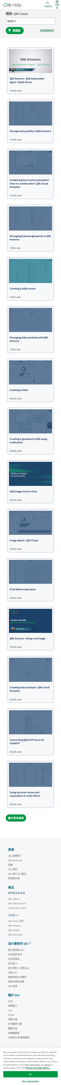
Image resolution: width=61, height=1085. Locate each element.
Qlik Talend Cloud (17, 903)
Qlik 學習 (12, 869)
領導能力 (12, 1005)
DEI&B (11, 1014)
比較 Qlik (12, 972)
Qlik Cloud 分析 (16, 921)
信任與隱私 (14, 959)
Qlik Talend (13, 898)
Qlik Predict (14, 930)
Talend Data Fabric (17, 908)
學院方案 (12, 1019)
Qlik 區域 (12, 986)
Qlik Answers (14, 925)
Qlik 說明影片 (15, 855)
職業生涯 (12, 1028)
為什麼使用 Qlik (16, 950)
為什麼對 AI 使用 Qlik (18, 968)
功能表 (57, 6)
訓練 (10, 864)
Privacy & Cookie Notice (38, 1067)
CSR (10, 1010)
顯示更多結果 (16, 818)
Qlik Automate (15, 934)
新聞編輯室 (14, 1033)
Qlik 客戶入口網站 (17, 873)
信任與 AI (13, 963)
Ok (30, 1074)
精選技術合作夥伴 (17, 977)
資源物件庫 (14, 878)
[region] (30, 1066)
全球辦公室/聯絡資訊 (19, 1037)
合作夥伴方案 (15, 1023)
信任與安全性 (15, 954)
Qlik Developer (15, 860)
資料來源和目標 (16, 981)
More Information (30, 1081)
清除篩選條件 (47, 30)
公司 (10, 1001)
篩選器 (16, 30)
